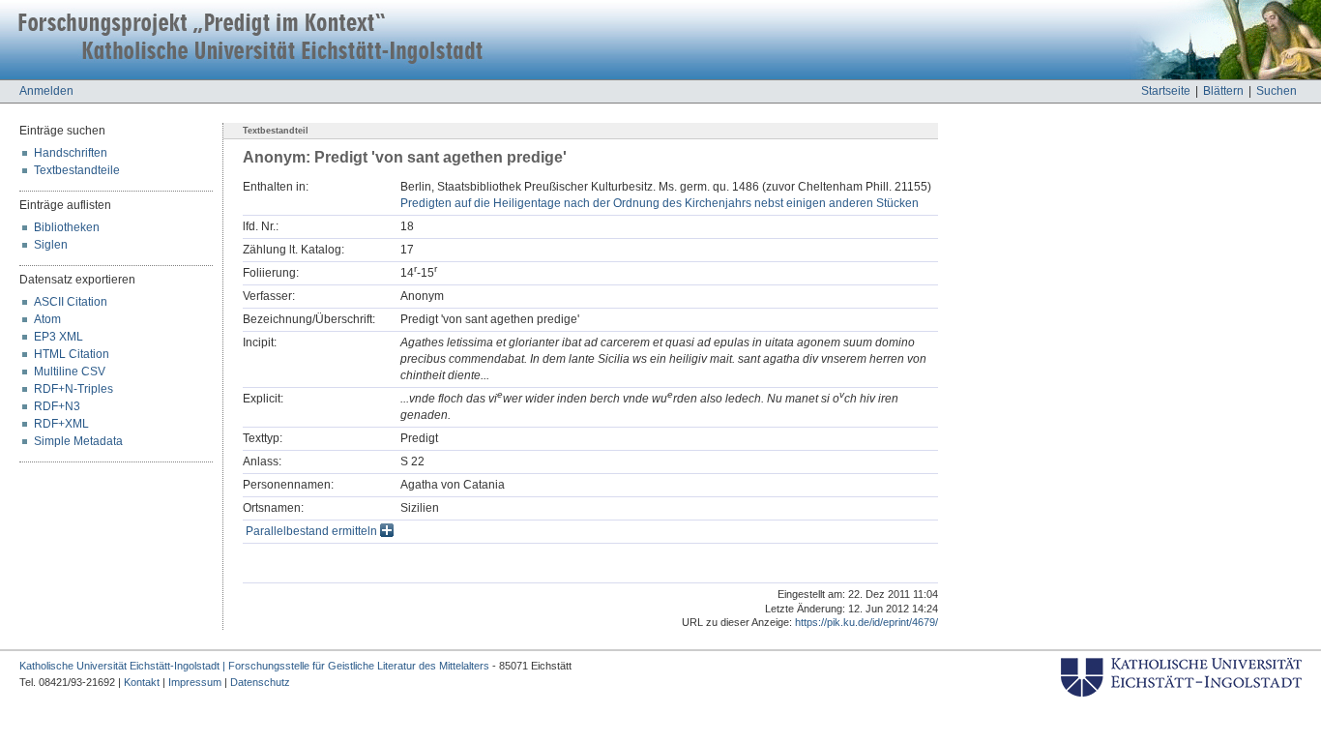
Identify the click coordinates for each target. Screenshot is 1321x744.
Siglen (51, 245)
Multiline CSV (69, 371)
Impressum (194, 682)
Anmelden (46, 91)
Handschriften (70, 153)
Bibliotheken (67, 227)
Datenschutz (260, 682)
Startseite (1165, 91)
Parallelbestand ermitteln (313, 531)
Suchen (1276, 91)
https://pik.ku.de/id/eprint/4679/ (866, 622)
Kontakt (142, 682)
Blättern (1223, 91)
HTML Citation (71, 354)
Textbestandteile (77, 170)
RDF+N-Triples (73, 389)
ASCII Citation (70, 302)
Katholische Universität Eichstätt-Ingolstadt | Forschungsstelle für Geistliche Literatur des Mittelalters (254, 665)
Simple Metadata (78, 441)
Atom (47, 319)
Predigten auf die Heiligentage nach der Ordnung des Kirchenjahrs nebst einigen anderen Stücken (659, 203)
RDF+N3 (57, 406)
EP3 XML (58, 336)
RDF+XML (61, 424)
